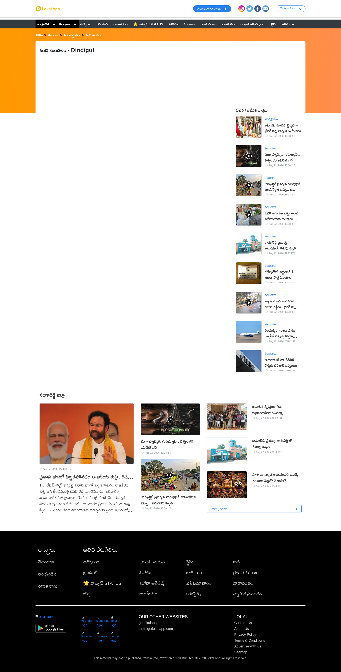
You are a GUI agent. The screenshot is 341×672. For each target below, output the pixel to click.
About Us (241, 629)
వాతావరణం (243, 583)
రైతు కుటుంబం (246, 572)
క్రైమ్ (189, 561)
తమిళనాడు (48, 585)
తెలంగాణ (64, 24)
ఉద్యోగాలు (92, 561)
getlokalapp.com (151, 623)
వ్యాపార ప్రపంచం (247, 593)
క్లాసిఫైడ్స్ (193, 593)
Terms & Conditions (249, 640)
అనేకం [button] (285, 24)
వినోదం (146, 572)
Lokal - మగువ (152, 561)
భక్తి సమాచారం (199, 583)
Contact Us (243, 623)
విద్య (236, 561)
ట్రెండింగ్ (90, 572)
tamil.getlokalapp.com (156, 629)
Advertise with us (247, 646)
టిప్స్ (86, 593)
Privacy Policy (245, 634)
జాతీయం (194, 572)
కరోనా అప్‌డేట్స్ (152, 583)
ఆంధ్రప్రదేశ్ (43, 24)
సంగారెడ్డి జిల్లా (72, 34)
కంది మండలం (93, 34)
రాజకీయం (148, 593)
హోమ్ (39, 34)
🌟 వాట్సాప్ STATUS (102, 583)
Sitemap (240, 652)
